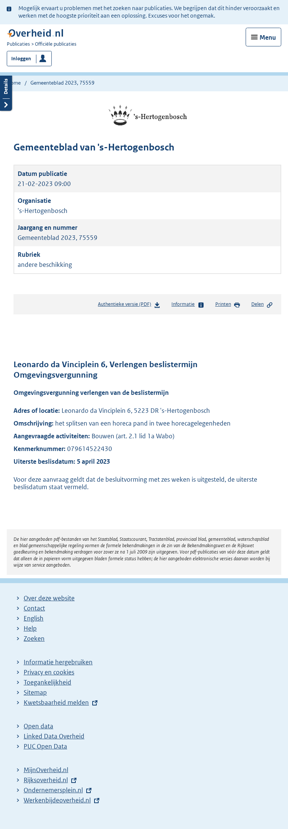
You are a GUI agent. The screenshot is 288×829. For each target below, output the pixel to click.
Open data (38, 726)
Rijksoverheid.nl (46, 780)
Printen (223, 304)
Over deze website (49, 598)
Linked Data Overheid (54, 736)
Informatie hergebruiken (58, 662)
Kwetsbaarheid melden (56, 702)
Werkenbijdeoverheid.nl (57, 800)
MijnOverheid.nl (46, 770)
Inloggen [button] (21, 58)
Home (14, 82)
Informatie (183, 304)
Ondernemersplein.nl (53, 790)
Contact (34, 608)
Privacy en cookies (49, 672)
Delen (257, 304)
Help (30, 628)
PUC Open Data (45, 746)
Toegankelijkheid (47, 682)
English (34, 618)
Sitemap (35, 692)
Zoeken (34, 638)
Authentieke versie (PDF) (126, 306)
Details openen (6, 92)
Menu (268, 37)
